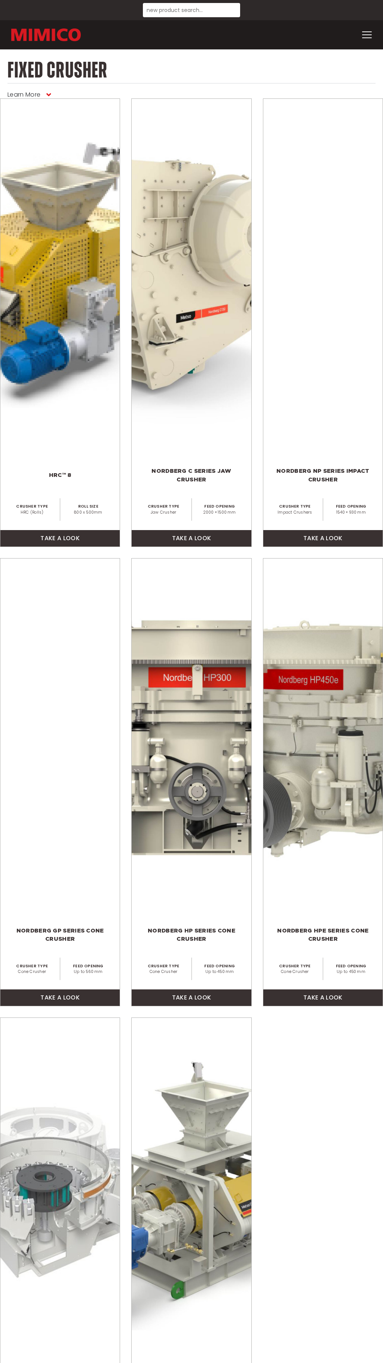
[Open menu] (367, 34)
